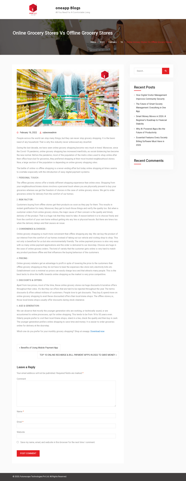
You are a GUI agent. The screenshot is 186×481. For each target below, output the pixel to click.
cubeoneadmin (50, 132)
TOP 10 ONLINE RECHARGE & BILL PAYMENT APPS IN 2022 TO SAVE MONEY (77, 355)
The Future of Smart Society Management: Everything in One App (151, 108)
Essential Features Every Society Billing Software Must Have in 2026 (151, 141)
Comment (21, 379)
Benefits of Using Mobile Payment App (39, 347)
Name (20, 411)
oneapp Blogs (68, 8)
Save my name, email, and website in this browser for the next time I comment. (57, 442)
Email (20, 422)
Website (21, 432)
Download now (97, 331)
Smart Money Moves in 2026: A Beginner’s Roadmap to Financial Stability (151, 120)
